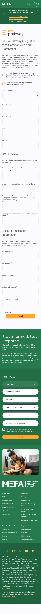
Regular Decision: (8, 275)
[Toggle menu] (36, 4)
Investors (5, 536)
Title (3, 129)
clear (4, 99)
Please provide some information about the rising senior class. (20, 161)
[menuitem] (11, 497)
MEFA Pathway (7, 500)
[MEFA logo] (6, 4)
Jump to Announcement (19, 22)
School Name (7, 90)
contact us (6, 588)
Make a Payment (7, 504)
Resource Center (7, 507)
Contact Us (5, 514)
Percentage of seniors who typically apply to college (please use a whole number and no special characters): (18, 198)
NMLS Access (25, 536)
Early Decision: (7, 251)
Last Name (6, 117)
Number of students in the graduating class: (18, 184)
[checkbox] (20, 75)
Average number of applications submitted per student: (19, 215)
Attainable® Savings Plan (29, 520)
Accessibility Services (28, 539)
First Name (6, 105)
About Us (5, 511)
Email (4, 141)
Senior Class (10, 153)
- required (7, 312)
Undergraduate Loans (28, 497)
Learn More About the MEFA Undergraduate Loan (18, 18)
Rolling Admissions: (9, 287)
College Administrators (9, 533)
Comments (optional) (10, 299)
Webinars (5, 497)
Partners (5, 539)
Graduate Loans (26, 500)
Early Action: (6, 263)
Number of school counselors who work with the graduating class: (20, 169)
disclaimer (21, 431)
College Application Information (14, 232)
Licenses (24, 533)
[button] (29, 4)
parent (10, 384)
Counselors (5, 529)
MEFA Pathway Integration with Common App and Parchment (19, 44)
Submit (20, 437)
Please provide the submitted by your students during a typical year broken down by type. (19, 243)
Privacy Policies (26, 529)
